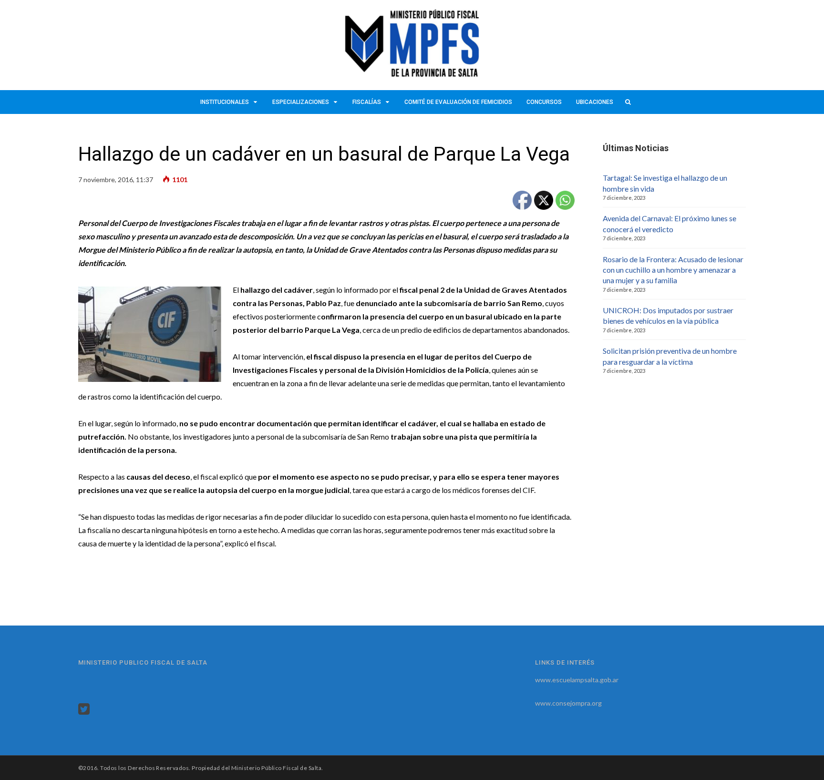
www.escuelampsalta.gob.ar (576, 680)
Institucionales (224, 102)
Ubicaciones (594, 102)
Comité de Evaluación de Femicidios (458, 102)
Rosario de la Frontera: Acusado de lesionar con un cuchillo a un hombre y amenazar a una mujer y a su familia (673, 270)
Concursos (544, 102)
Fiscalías (366, 102)
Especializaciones (300, 102)
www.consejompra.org (568, 703)
